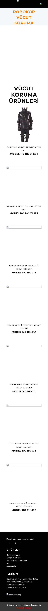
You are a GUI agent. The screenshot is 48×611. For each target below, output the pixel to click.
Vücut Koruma (24, 269)
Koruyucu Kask (13, 555)
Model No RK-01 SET (24, 154)
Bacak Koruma (18, 384)
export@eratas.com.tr (16, 585)
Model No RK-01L (24, 391)
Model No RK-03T (24, 450)
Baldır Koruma (17, 444)
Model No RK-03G (24, 510)
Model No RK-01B (24, 272)
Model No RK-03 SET (24, 213)
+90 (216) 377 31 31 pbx (16, 587)
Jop (8, 563)
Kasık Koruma (17, 503)
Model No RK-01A (24, 332)
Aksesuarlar (11, 566)
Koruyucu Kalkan (14, 558)
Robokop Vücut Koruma (20, 147)
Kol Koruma (14, 325)
